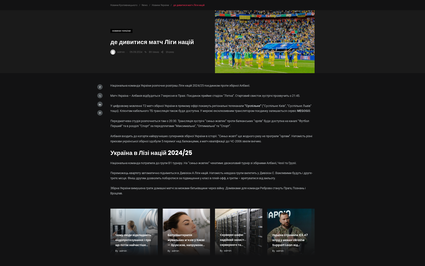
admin (123, 251)
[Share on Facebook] (100, 87)
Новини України (121, 31)
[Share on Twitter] (100, 95)
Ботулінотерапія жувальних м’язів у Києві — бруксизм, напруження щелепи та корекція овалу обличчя (186, 245)
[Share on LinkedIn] (100, 104)
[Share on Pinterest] (100, 113)
